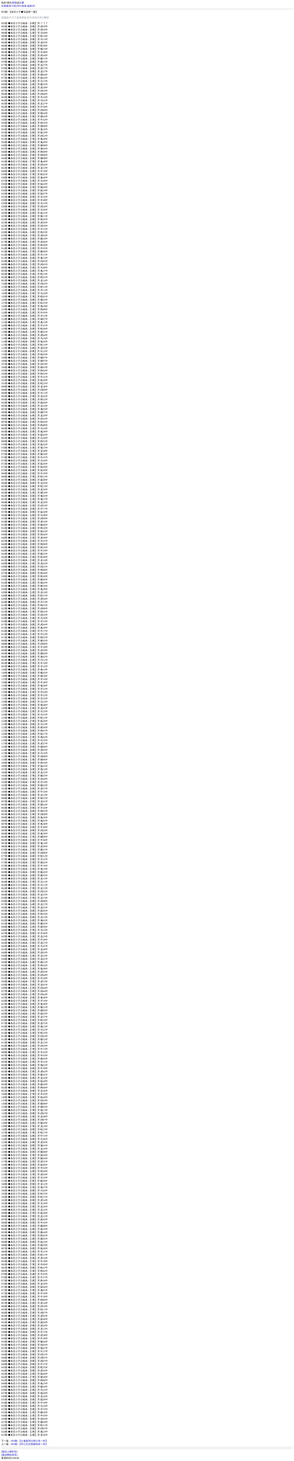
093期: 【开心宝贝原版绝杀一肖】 (29, 1444)
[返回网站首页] (9, 1454)
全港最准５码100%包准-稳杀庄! (18, 6)
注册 (21, 2)
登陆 (14, 2)
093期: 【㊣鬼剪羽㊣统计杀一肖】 (29, 1441)
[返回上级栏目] (9, 1451)
